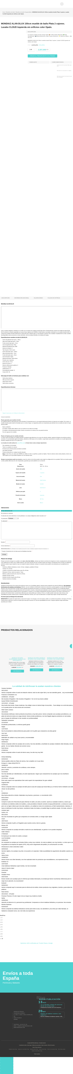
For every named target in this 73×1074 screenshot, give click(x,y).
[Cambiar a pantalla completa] (6, 1061)
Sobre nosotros (44, 1045)
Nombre (3, 542)
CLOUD (41, 484)
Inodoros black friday (42, 1049)
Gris (41, 476)
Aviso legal (29, 1045)
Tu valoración (4, 521)
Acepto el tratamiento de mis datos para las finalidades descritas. (17, 551)
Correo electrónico (5, 545)
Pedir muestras (37, 1053)
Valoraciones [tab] (38, 298)
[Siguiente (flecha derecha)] (6, 1072)
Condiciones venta (22, 1045)
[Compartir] (6, 1064)
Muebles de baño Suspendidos (24, 12)
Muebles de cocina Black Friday (23, 1049)
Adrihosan (36, 1042)
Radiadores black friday (13, 1049)
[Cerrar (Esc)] (6, 1067)
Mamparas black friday (34, 1049)
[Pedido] (68, 4)
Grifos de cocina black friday (52, 1049)
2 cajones (42, 472)
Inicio (4, 12)
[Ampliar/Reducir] (6, 1058)
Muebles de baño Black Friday (37, 1050)
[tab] (5, 298)
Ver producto (17, 671)
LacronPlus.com (21, 442)
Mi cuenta (52, 1045)
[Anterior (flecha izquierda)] (6, 1069)
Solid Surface (43, 480)
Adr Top (41, 499)
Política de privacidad (36, 1045)
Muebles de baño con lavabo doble (36, 658)
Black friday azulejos (61, 1049)
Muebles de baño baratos (19, 660)
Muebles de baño (10, 12)
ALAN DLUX (42, 487)
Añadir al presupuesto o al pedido (42, 56)
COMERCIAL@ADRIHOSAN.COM (24, 1025)
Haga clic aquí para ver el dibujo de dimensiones (14, 413)
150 (41, 469)
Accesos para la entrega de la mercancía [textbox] (12, 596)
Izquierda (42, 495)
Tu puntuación (4, 518)
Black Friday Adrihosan (37, 1047)
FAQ (49, 1045)
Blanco (41, 502)
